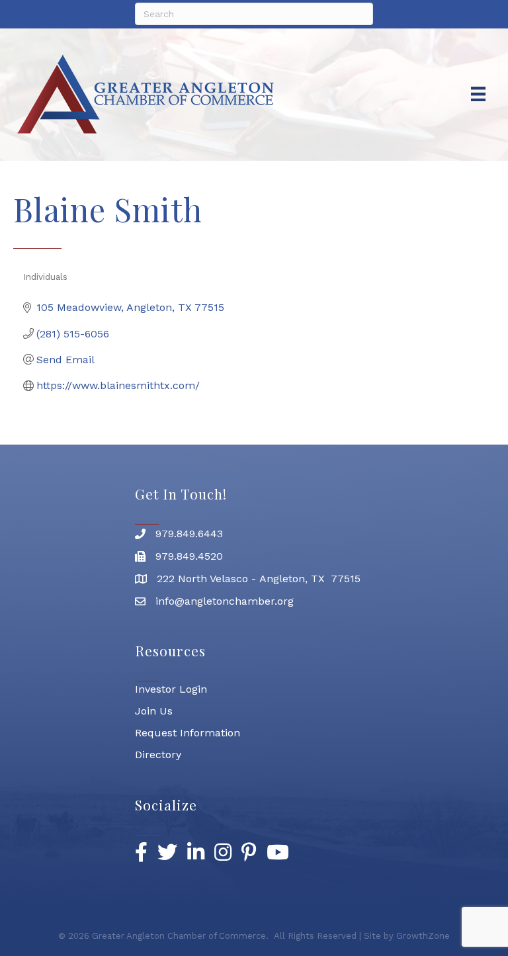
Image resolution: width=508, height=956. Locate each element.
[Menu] (478, 93)
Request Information (187, 732)
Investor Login (171, 689)
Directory (158, 754)
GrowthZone (423, 936)
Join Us (154, 711)
